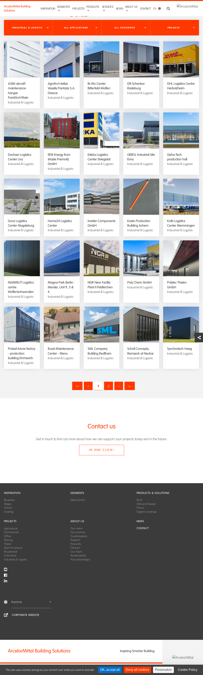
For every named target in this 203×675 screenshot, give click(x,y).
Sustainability (78, 555)
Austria (16, 602)
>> (129, 385)
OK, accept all (110, 669)
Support (75, 540)
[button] (28, 27)
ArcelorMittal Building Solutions (17, 8)
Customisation (78, 536)
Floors (140, 507)
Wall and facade (146, 504)
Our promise (77, 532)
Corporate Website (25, 615)
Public (7, 544)
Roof (139, 500)
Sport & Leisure (13, 547)
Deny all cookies (137, 669)
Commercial (11, 532)
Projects (78, 8)
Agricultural (11, 528)
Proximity (75, 544)
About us (77, 521)
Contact (145, 8)
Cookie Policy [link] (187, 669)
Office (7, 536)
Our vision (76, 528)
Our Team (76, 551)
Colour (8, 507)
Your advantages (80, 559)
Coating (8, 511)
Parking (8, 540)
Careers (75, 547)
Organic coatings (146, 511)
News (119, 8)
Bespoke (9, 500)
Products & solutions (153, 493)
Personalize (163, 669)
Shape (7, 504)
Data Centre (77, 500)
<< (77, 385)
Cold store (10, 555)
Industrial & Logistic (15, 559)
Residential (10, 551)
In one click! (101, 450)
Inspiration (48, 8)
